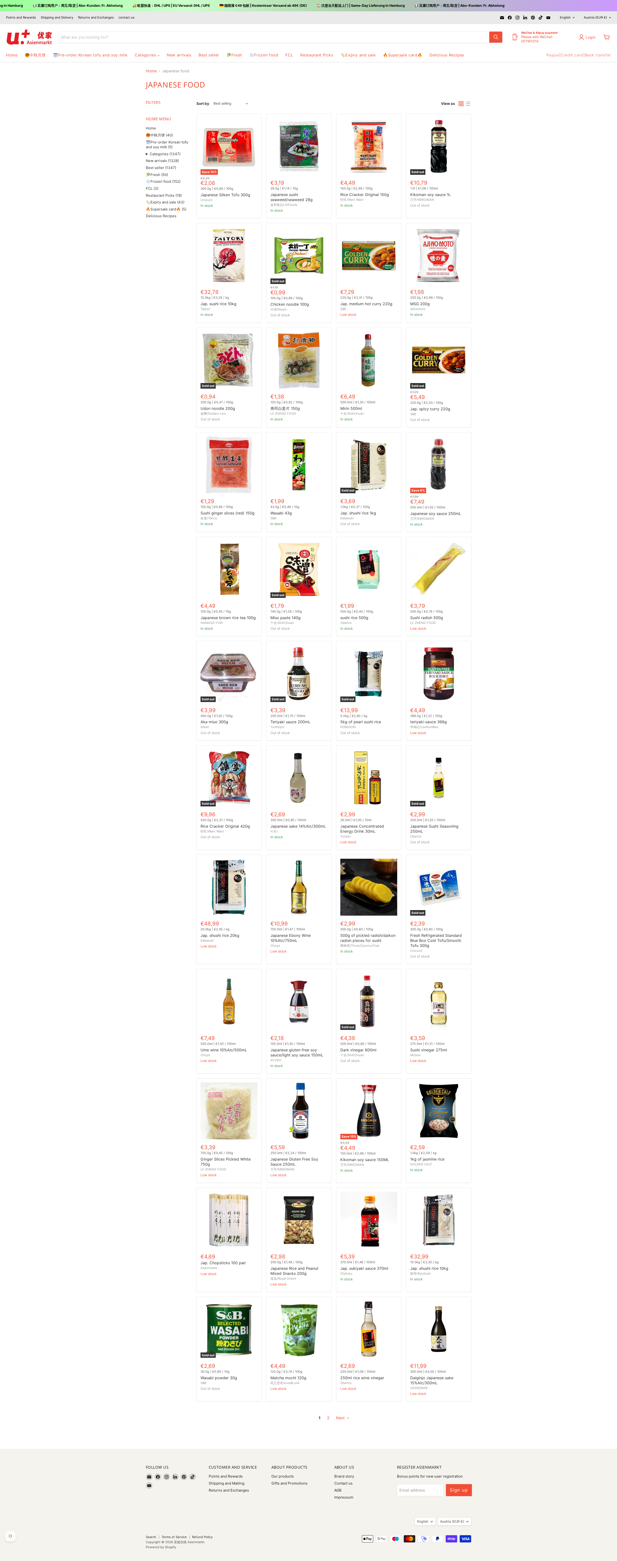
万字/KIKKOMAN (422, 200)
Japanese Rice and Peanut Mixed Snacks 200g (294, 1271)
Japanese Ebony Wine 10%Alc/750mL (290, 938)
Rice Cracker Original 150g (364, 194)
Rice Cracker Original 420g (225, 826)
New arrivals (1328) (162, 160)
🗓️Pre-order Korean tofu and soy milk (90, 55)
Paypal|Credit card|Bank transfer (578, 55)
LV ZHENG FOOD (283, 413)
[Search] (495, 37)
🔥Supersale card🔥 (402, 55)
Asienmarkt (209, 1268)
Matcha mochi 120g (288, 1377)
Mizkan (415, 1055)
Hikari (205, 727)
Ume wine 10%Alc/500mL (224, 1049)
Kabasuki (347, 518)
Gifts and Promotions (289, 1483)
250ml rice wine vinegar (362, 1377)
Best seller (209, 55)
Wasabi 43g (281, 513)
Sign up (459, 1490)
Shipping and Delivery (57, 17)
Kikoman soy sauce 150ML (364, 1159)
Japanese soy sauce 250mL (435, 513)
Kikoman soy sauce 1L (430, 194)
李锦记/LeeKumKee (424, 727)
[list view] (467, 103)
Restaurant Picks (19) (164, 195)
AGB (338, 1490)
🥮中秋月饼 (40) (159, 135)
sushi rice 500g (354, 617)
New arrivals (179, 55)
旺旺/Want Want (352, 200)
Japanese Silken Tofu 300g (225, 194)
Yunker (345, 836)
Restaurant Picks (316, 55)
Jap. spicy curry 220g (430, 408)
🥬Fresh (234, 55)
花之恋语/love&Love (285, 1383)
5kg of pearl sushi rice (360, 721)
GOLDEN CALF (421, 1164)
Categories (146, 55)
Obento (346, 623)
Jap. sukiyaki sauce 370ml (364, 1268)
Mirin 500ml (351, 408)
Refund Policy (202, 1537)
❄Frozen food (263, 55)
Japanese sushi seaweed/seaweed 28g (291, 197)
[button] (588, 37)
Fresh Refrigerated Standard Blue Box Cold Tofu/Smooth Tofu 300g (436, 940)
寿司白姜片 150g (285, 408)
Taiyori (205, 309)
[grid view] (461, 103)
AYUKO (275, 1060)
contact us (126, 17)
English (565, 17)
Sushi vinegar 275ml (428, 1049)
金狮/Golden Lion (213, 413)
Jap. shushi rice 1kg (358, 513)
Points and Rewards (21, 17)
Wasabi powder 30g (219, 1377)
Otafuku (346, 1273)
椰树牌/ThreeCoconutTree (359, 945)
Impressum (343, 1497)
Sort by (202, 103)
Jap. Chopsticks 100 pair (223, 1262)
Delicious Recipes (446, 55)
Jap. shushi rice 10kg (429, 1268)
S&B (343, 309)
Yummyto (277, 727)
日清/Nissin (278, 309)
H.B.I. (274, 831)
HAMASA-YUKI (212, 623)
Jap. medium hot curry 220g (366, 303)
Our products (282, 1476)
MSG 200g (420, 303)
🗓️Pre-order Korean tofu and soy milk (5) (167, 144)
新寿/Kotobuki (420, 1273)
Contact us (343, 1483)
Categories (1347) (165, 154)
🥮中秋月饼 (35, 55)
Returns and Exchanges (96, 17)
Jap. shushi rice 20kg (220, 935)
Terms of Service (174, 1537)
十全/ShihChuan (352, 413)
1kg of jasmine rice (427, 1159)
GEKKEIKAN (419, 1388)
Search (151, 1537)
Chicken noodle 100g (289, 304)
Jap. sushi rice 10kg (218, 303)
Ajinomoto (417, 309)
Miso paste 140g (285, 617)
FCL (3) (152, 188)
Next (341, 1417)
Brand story (344, 1476)
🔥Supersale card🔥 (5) (166, 209)
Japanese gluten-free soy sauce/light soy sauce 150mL (296, 1052)
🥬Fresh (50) (157, 174)
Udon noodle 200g (218, 408)
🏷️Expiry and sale (358, 55)
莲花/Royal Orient (283, 1278)
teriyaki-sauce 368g (428, 721)
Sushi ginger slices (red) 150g (228, 513)
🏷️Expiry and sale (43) (165, 202)
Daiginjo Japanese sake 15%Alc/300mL (431, 1380)
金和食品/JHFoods (283, 205)
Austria (595, 17)
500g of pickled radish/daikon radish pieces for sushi (368, 938)
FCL (289, 55)
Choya (275, 945)
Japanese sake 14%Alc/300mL (298, 826)
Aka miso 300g (214, 721)
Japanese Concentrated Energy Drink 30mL (362, 829)
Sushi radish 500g (426, 617)
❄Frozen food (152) (163, 181)
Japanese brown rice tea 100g (228, 617)
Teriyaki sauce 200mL (290, 721)
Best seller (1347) (161, 167)
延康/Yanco (209, 518)
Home (12, 55)
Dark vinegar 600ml (358, 1049)
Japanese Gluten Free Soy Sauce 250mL (294, 1162)
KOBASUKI (348, 727)
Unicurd (206, 200)
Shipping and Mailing (226, 1483)
